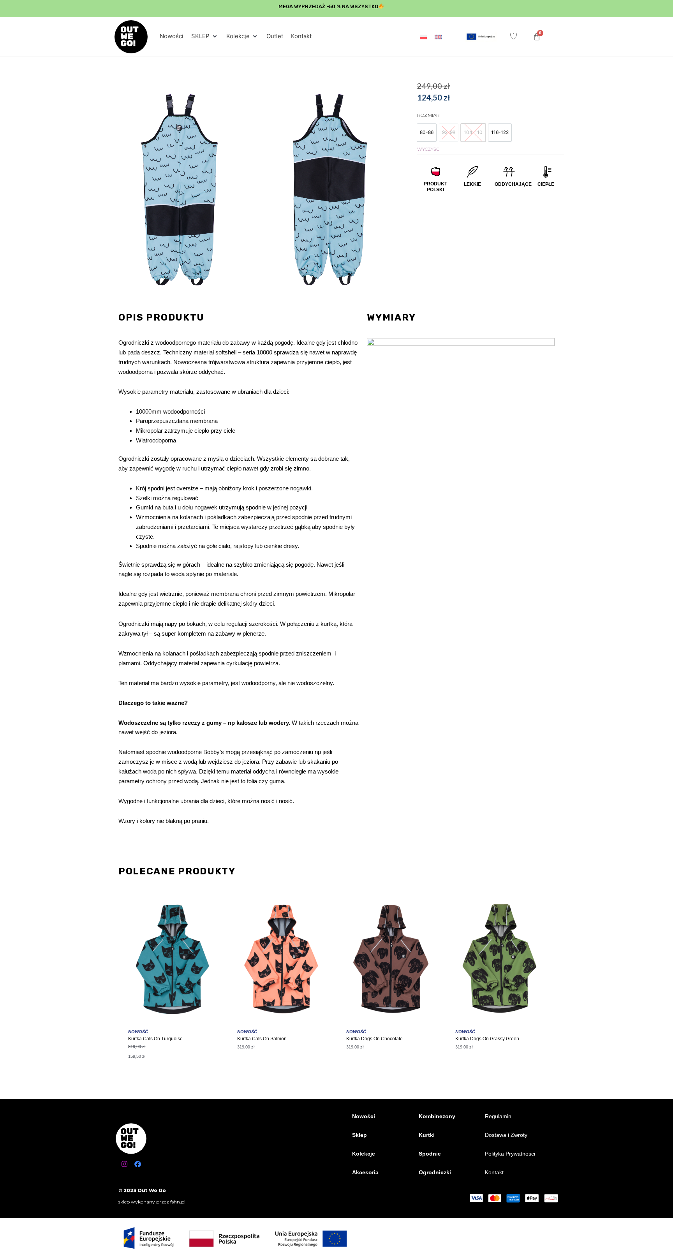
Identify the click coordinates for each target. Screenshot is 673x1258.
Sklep (359, 1135)
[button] (204, 36)
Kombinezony (437, 1116)
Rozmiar (428, 115)
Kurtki (427, 1135)
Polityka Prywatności (510, 1154)
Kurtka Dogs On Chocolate (374, 1038)
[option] (426, 132)
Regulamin (498, 1116)
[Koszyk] (536, 36)
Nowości (363, 1116)
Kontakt (494, 1172)
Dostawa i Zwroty (506, 1135)
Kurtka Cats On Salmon (262, 1038)
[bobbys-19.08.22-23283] (329, 190)
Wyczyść (428, 149)
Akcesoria (365, 1172)
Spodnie (430, 1154)
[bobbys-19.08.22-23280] (179, 190)
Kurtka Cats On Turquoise (155, 1038)
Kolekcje (363, 1154)
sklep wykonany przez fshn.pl (151, 1202)
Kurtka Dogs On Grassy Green (487, 1038)
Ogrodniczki (435, 1172)
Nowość (138, 1031)
